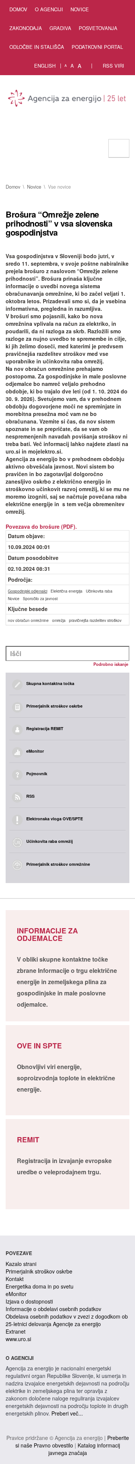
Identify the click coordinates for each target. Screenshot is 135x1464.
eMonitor (16, 1294)
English (45, 65)
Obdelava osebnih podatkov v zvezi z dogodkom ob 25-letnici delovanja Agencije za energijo (67, 1320)
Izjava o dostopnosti (29, 1301)
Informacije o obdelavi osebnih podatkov (53, 1309)
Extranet (16, 1331)
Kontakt (15, 1279)
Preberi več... (67, 1413)
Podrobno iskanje (110, 664)
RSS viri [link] (112, 65)
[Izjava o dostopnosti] (87, 65)
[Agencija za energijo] (67, 99)
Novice (79, 9)
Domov (18, 9)
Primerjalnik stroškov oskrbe (39, 1271)
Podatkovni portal (97, 46)
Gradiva (60, 28)
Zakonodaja (25, 28)
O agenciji (49, 9)
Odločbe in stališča (36, 46)
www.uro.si (18, 1339)
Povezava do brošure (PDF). (41, 526)
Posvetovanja (98, 28)
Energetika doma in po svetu (40, 1286)
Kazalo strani (21, 1263)
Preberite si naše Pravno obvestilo (72, 1441)
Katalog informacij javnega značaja (84, 1448)
